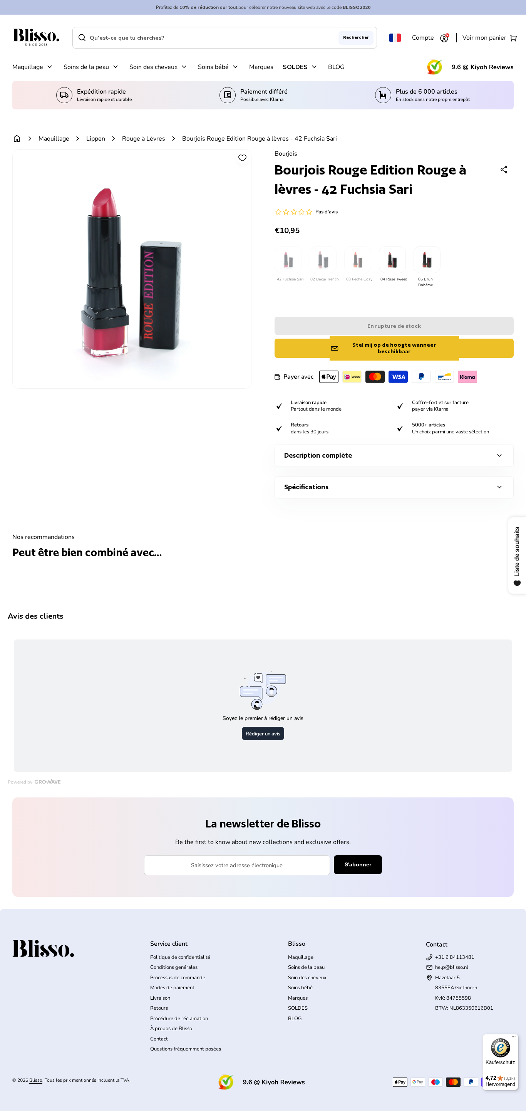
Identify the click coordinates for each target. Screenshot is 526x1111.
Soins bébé (213, 67)
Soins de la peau (86, 67)
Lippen (95, 138)
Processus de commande (177, 977)
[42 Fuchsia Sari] (288, 260)
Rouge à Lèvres (143, 138)
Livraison (160, 998)
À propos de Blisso (171, 1028)
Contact (159, 1038)
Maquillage (27, 67)
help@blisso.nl (451, 967)
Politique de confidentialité (180, 957)
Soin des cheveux (153, 67)
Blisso (35, 1080)
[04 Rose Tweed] (392, 260)
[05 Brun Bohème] (426, 260)
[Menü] (513, 1038)
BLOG (336, 67)
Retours (159, 1008)
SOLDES (295, 67)
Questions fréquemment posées (185, 1049)
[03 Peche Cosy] (357, 260)
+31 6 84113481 (454, 957)
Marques (261, 67)
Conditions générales (174, 967)
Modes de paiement (172, 987)
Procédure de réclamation (179, 1018)
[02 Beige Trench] (322, 260)
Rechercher (356, 37)
